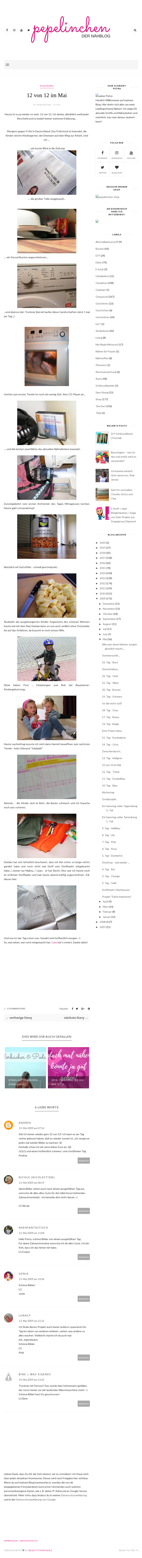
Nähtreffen (102, 358)
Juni (105, 634)
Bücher (100, 248)
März (105, 906)
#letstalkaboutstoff (107, 241)
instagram (116, 158)
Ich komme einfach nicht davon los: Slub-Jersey (123, 475)
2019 (103, 547)
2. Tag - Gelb (109, 883)
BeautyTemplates (40, 1550)
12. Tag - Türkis (111, 771)
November (109, 608)
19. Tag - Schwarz (112, 696)
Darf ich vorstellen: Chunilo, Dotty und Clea (122, 494)
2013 (103, 578)
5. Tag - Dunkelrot (112, 855)
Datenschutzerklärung (74, 1495)
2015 (103, 568)
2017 (103, 557)
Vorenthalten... (110, 669)
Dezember (109, 603)
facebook (102, 158)
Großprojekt (109, 799)
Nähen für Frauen (106, 351)
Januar (106, 916)
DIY (98, 255)
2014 (103, 573)
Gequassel (47, 85)
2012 (103, 583)
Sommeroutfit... (111, 655)
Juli (104, 629)
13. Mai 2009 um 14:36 (31, 1279)
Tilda (98, 413)
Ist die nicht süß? (112, 703)
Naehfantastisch (33, 1227)
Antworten (84, 1160)
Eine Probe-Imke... (112, 730)
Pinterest (101, 365)
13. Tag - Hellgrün (112, 758)
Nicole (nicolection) (37, 1177)
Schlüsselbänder (105, 385)
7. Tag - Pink (109, 841)
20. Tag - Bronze (111, 689)
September (109, 618)
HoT (98, 324)
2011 (103, 588)
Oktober (108, 613)
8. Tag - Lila (108, 835)
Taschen (100, 406)
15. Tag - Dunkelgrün (114, 737)
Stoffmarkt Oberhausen (116, 889)
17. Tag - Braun (110, 717)
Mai (105, 639)
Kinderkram (102, 330)
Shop (99, 399)
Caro (54, 942)
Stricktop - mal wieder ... (115, 862)
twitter (102, 173)
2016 (103, 563)
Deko (99, 262)
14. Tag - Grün (110, 744)
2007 (103, 927)
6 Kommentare (16, 1008)
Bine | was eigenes (35, 1374)
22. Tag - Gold (110, 676)
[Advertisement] (117, 961)
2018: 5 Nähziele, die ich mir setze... (68, 1082)
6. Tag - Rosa (109, 848)
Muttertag (108, 792)
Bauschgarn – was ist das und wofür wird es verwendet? (123, 456)
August (107, 624)
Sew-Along (102, 392)
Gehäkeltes (102, 276)
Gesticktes (102, 303)
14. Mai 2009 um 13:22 (31, 1379)
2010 (103, 593)
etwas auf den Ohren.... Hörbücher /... (24, 1082)
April (105, 901)
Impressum (11, 1540)
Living (99, 337)
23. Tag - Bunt (110, 662)
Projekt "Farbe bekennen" (116, 896)
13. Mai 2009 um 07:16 (31, 1128)
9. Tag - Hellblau (111, 828)
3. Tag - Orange (111, 876)
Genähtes (101, 282)
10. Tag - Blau (109, 785)
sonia (23, 1273)
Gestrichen (102, 310)
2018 (103, 552)
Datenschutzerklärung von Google (36, 1499)
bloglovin (117, 173)
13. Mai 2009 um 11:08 (31, 1232)
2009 (103, 598)
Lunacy (25, 1315)
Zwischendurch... (112, 751)
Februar (107, 911)
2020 (103, 542)
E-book (100, 269)
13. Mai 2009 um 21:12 (31, 1320)
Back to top (127, 1550)
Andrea (25, 1122)
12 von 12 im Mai (111, 765)
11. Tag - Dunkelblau (113, 778)
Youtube (131, 158)
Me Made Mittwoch (107, 344)
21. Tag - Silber (110, 682)
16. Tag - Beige (110, 723)
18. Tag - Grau (110, 710)
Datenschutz (29, 1540)
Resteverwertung (106, 371)
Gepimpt (101, 289)
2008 (103, 921)
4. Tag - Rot (108, 869)
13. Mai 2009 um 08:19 (31, 1182)
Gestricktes (102, 317)
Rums (99, 378)
